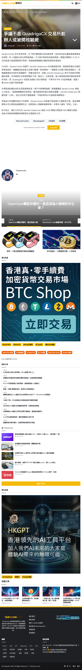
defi (11, 646)
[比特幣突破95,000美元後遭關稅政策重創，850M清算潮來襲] (71, 591)
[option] (41, 205)
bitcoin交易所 (28, 344)
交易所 (52, 121)
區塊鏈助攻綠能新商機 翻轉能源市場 (27, 443)
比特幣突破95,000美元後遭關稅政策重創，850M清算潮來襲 (71, 600)
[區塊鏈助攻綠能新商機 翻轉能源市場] (7, 446)
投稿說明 (32, 629)
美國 (32, 653)
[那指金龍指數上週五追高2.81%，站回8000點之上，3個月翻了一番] (7, 437)
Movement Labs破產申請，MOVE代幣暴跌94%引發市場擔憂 (41, 206)
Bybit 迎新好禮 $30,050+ (10, 359)
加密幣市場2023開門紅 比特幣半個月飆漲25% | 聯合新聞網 (34, 453)
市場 (26, 649)
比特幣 (62, 121)
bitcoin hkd (6, 344)
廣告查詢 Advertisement (37, 626)
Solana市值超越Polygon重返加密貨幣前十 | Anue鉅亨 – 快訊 (35, 472)
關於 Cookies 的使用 (36, 623)
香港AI (17, 577)
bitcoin (5, 646)
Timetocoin (11, 46)
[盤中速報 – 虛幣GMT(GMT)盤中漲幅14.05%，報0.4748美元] (7, 465)
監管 (20, 653)
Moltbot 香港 (67, 352)
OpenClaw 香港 (8, 352)
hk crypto (39, 344)
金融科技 (12, 657)
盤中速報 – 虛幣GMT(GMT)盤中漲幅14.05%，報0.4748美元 (35, 462)
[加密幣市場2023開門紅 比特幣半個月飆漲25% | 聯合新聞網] (7, 456)
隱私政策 (32, 619)
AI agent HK (31, 352)
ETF (16, 646)
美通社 (5, 657)
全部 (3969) (41, 484)
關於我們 (32, 616)
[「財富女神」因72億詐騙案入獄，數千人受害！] (51, 591)
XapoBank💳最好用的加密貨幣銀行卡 (54, 652)
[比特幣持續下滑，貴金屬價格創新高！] (30, 591)
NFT (31, 646)
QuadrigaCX (39, 121)
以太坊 (5, 649)
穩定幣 (26, 653)
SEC (36, 646)
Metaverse (23, 646)
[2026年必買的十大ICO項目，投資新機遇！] (10, 591)
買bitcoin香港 (49, 344)
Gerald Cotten (23, 121)
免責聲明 (32, 633)
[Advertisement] (41, 151)
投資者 (32, 649)
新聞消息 (12, 12)
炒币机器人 (13, 653)
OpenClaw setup (54, 352)
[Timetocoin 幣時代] (12, 3)
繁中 (74, 666)
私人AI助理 (41, 352)
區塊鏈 (20, 649)
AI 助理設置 (19, 352)
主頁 (6, 12)
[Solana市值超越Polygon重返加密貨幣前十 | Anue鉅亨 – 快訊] (7, 475)
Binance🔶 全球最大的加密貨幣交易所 (55, 650)
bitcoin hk (17, 344)
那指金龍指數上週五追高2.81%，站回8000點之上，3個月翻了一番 (37, 434)
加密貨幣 (12, 649)
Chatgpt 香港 (27, 577)
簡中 (78, 666)
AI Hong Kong (7, 577)
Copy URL (53, 127)
